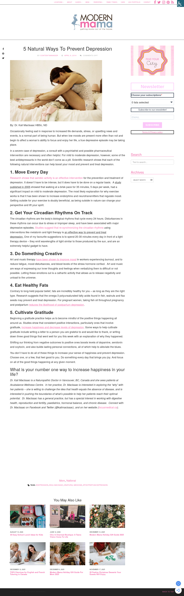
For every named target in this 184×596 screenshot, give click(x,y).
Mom (87, 2)
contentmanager (49, 55)
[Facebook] (155, 2)
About (69, 2)
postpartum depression (96, 485)
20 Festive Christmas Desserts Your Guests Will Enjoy (105, 573)
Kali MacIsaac (56, 485)
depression (42, 485)
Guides (78, 2)
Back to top (168, 592)
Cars (123, 2)
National (71, 480)
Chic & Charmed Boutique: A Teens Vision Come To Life (65, 536)
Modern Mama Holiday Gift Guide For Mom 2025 (66, 573)
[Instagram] (163, 2)
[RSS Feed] (172, 2)
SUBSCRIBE (152, 125)
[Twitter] (159, 2)
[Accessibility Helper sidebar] (180, 3)
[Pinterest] (168, 2)
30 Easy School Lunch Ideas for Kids (26, 535)
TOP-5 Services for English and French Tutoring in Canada (27, 573)
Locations (58, 2)
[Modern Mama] (92, 20)
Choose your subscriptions (146, 95)
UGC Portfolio (134, 2)
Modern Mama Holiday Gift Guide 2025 (107, 535)
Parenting (98, 2)
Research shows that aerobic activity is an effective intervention (46, 178)
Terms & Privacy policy (152, 132)
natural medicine (73, 485)
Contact (147, 2)
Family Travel (112, 2)
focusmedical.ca (108, 407)
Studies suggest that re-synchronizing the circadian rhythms (69, 227)
